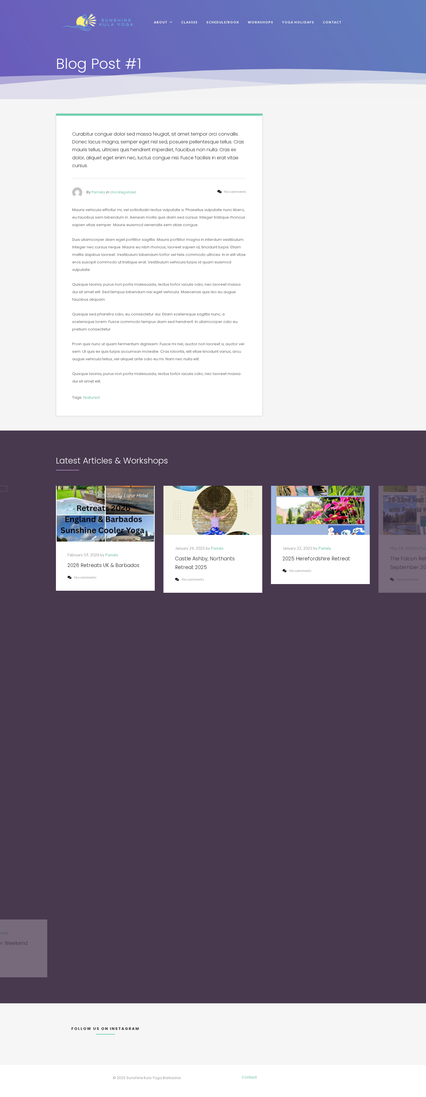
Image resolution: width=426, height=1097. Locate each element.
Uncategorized (123, 192)
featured (91, 397)
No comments (85, 577)
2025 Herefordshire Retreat (316, 558)
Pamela (98, 192)
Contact (249, 1077)
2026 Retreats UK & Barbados (103, 565)
